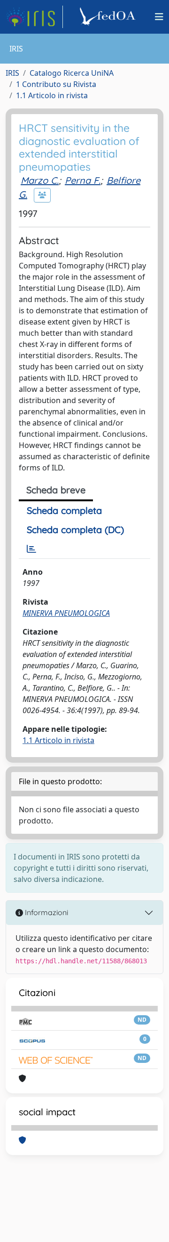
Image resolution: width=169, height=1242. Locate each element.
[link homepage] (34, 17)
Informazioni (45, 912)
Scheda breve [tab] (55, 490)
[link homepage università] (109, 17)
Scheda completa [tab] (64, 510)
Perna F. (82, 180)
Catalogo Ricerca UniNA (72, 73)
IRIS (12, 73)
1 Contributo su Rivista (56, 84)
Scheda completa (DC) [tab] (75, 529)
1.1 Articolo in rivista (52, 95)
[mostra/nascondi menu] (159, 17)
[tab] (31, 549)
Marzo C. (40, 180)
